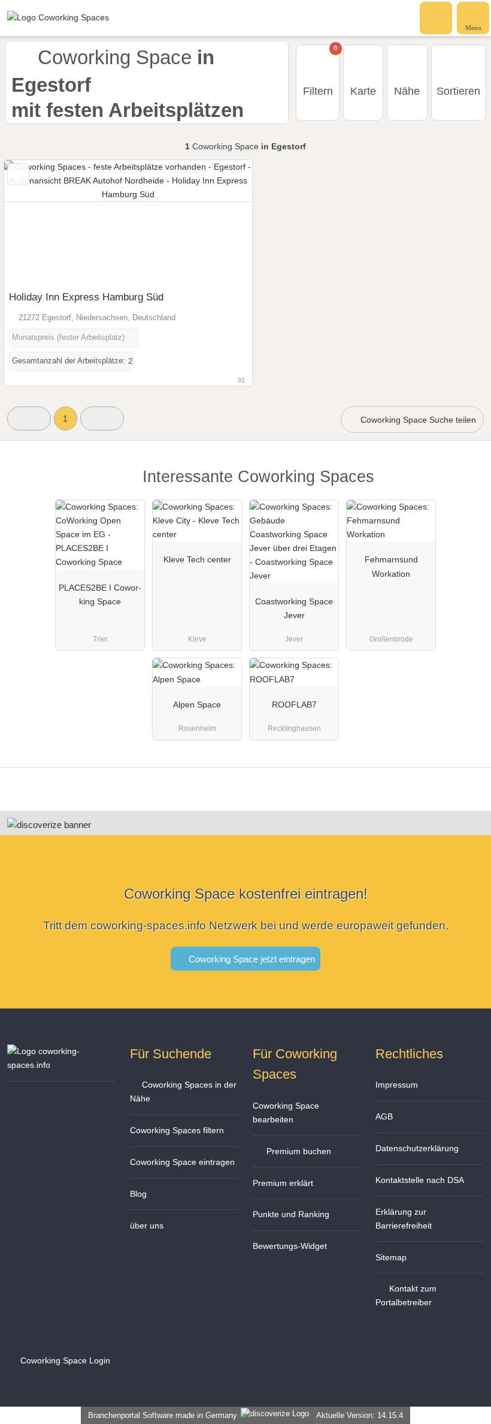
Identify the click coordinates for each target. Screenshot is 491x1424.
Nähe (407, 91)
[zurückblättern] (34, 222)
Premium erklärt (283, 1183)
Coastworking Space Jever (294, 608)
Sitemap (391, 1257)
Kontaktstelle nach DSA (419, 1180)
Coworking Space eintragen (182, 1162)
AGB (384, 1116)
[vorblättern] (222, 222)
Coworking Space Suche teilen (417, 420)
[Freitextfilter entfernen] (436, 17)
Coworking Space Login (64, 1360)
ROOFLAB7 (294, 704)
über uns (146, 1225)
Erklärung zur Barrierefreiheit (403, 1218)
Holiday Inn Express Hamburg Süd (86, 297)
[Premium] (466, 487)
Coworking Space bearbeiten (286, 1112)
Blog (138, 1194)
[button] (29, 418)
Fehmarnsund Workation (391, 566)
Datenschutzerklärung (417, 1148)
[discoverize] (49, 825)
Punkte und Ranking (291, 1214)
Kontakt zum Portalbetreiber (406, 1295)
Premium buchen (297, 1151)
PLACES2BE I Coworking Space (100, 594)
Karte (363, 91)
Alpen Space (197, 704)
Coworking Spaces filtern (177, 1130)
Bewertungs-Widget (290, 1246)
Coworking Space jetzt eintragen (250, 959)
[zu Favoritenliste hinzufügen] (18, 174)
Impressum (396, 1084)
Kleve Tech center (197, 559)
